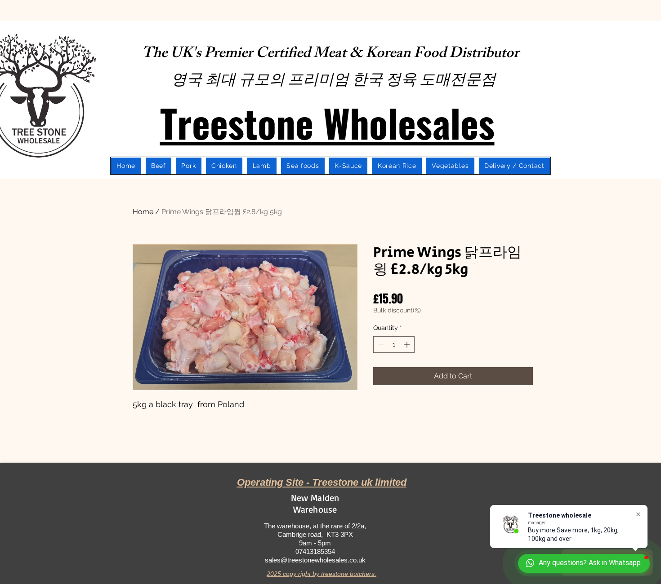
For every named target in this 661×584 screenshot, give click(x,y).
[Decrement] (380, 344)
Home (143, 211)
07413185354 (315, 551)
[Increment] (407, 344)
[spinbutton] (394, 344)
